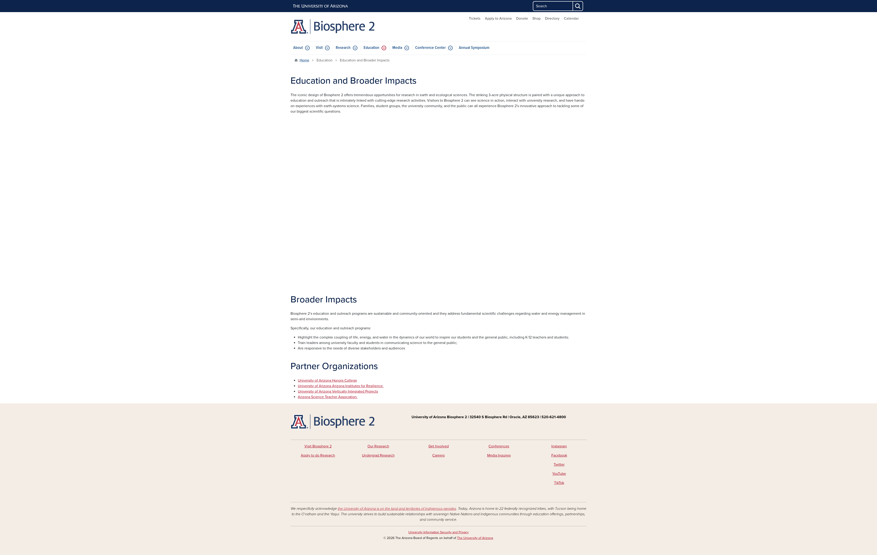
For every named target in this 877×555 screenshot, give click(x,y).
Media (397, 47)
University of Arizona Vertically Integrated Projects (338, 391)
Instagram (559, 446)
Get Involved (438, 446)
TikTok (559, 483)
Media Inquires (499, 455)
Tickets (474, 18)
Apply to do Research (318, 455)
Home (304, 60)
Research (343, 47)
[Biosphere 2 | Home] (338, 26)
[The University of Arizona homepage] (321, 6)
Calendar (571, 18)
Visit (319, 47)
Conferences (499, 446)
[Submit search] (578, 6)
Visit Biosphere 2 (318, 446)
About (298, 47)
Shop (536, 18)
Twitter (559, 464)
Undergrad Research (378, 455)
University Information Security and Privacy (438, 532)
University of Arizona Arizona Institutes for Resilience (341, 386)
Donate (522, 18)
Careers (438, 455)
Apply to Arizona (498, 18)
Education (371, 47)
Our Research (378, 446)
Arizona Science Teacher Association (328, 397)
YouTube (559, 473)
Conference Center (430, 47)
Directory (552, 18)
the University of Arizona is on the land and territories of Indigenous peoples (397, 508)
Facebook (559, 455)
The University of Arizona (475, 538)
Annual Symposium (474, 47)
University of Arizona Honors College (327, 380)
